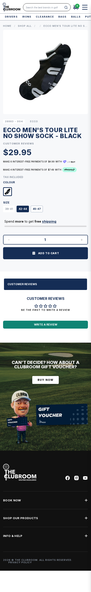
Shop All (25, 25)
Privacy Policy (20, 562)
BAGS (62, 16)
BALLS (76, 16)
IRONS (27, 16)
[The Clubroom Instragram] (76, 478)
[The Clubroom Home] (11, 7)
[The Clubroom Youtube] (85, 478)
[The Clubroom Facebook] (67, 478)
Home (7, 25)
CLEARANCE (45, 16)
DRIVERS (11, 16)
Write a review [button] (45, 324)
